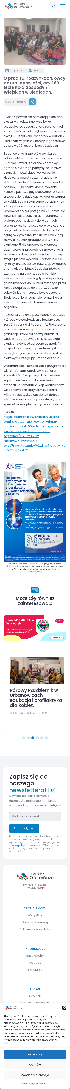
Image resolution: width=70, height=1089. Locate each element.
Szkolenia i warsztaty (35, 929)
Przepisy (35, 963)
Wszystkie (35, 915)
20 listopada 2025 (35, 713)
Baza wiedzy (35, 955)
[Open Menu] (63, 6)
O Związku (35, 996)
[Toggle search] (54, 6)
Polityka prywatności (33, 1083)
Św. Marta (35, 969)
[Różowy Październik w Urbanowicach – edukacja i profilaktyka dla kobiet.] (35, 670)
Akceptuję (35, 1054)
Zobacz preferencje (35, 1075)
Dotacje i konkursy (35, 922)
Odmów (35, 1065)
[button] (64, 1008)
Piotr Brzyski (14, 713)
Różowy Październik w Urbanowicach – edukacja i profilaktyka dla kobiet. (34, 698)
